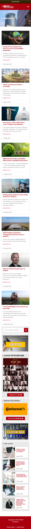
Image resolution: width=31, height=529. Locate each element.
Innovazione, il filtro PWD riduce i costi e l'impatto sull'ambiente (14, 123)
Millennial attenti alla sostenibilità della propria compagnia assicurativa (15, 159)
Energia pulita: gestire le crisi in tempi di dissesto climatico (15, 195)
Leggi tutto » (7, 60)
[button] (3, 409)
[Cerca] (26, 330)
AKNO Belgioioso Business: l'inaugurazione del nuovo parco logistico (13, 234)
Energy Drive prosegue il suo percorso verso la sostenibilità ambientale (13, 48)
